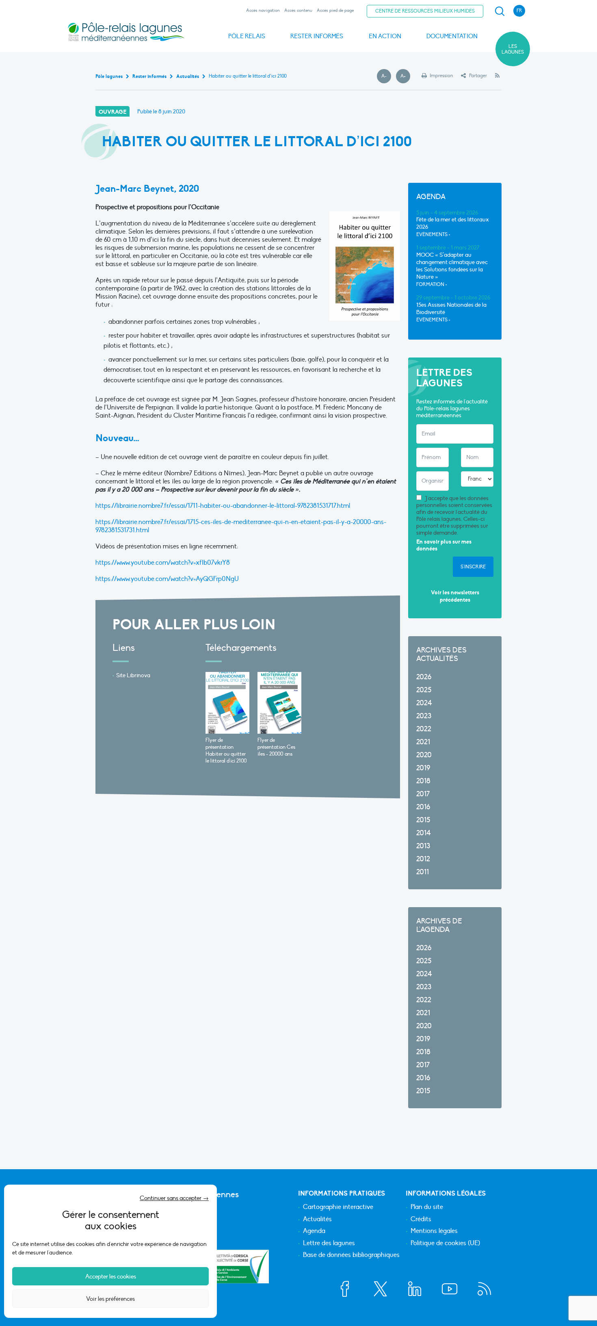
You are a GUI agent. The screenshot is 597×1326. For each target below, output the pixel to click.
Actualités (317, 1219)
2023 (423, 716)
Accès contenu (298, 10)
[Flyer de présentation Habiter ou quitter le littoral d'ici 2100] (227, 703)
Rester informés (316, 36)
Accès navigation (263, 10)
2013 (423, 846)
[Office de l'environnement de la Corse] (239, 1266)
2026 (423, 677)
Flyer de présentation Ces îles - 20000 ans (276, 747)
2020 (424, 755)
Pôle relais (246, 36)
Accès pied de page (335, 10)
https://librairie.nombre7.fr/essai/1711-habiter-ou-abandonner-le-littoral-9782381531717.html (222, 506)
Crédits (421, 1219)
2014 (423, 833)
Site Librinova (133, 675)
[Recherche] (499, 11)
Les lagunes (513, 49)
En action (385, 36)
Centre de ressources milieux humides (425, 11)
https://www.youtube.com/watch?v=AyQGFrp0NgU (167, 579)
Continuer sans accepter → (174, 1198)
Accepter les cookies (110, 1276)
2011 (422, 872)
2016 (423, 807)
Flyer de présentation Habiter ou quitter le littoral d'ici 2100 (226, 750)
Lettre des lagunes (329, 1243)
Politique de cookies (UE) (445, 1243)
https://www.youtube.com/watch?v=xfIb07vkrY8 (162, 563)
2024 (424, 703)
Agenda (314, 1231)
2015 (423, 820)
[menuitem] (498, 11)
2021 (423, 742)
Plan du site (427, 1207)
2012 (423, 859)
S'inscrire (473, 567)
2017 (423, 794)
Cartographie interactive (338, 1207)
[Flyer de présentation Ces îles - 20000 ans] (279, 703)
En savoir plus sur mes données (444, 545)
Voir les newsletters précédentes (455, 596)
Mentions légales (434, 1231)
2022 (423, 729)
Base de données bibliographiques (351, 1255)
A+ (405, 76)
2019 (423, 768)
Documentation (452, 36)
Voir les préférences (110, 1298)
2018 (423, 781)
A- (386, 76)
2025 (423, 690)
